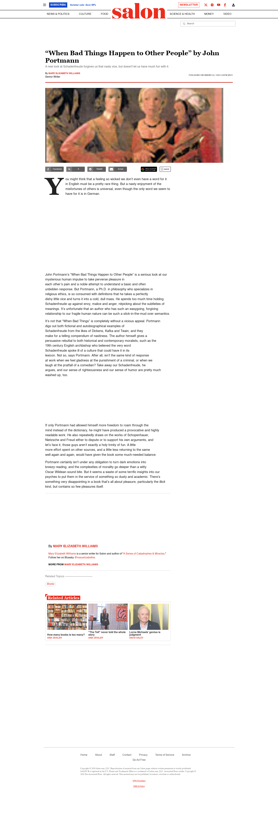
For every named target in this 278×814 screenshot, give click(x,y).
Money (209, 14)
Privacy (143, 755)
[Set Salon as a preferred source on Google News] (149, 169)
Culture (85, 14)
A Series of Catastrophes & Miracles (143, 554)
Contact (126, 755)
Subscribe (58, 5)
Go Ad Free (139, 760)
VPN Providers (139, 781)
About (98, 755)
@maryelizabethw (84, 557)
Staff (112, 755)
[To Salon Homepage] (139, 11)
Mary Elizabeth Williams (64, 73)
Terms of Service (164, 755)
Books (50, 584)
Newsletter (189, 5)
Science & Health (182, 14)
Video (227, 14)
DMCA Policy (139, 786)
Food (104, 14)
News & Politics (58, 14)
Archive (186, 755)
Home (83, 755)
